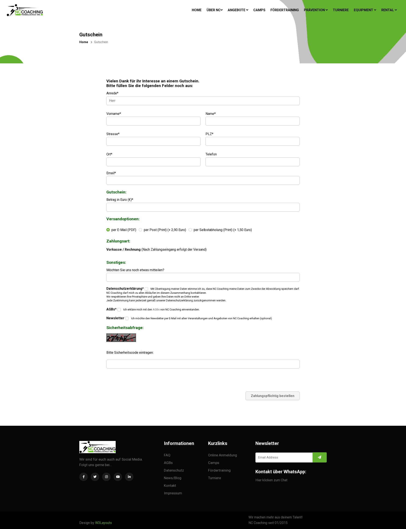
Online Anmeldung (222, 455)
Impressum (173, 493)
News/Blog (172, 478)
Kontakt (170, 485)
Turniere (341, 10)
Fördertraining (284, 10)
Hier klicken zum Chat (271, 480)
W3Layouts (103, 523)
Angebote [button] (237, 10)
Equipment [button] (364, 10)
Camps (259, 10)
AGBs (156, 309)
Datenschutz (174, 470)
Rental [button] (388, 10)
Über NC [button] (214, 10)
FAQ (167, 455)
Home (197, 10)
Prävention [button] (315, 10)
